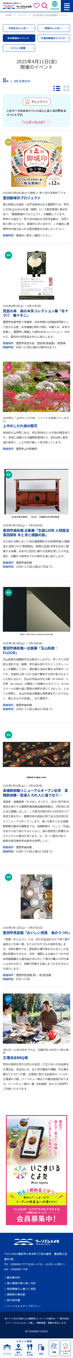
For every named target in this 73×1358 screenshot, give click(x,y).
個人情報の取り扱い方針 (21, 1283)
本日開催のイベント (18, 38)
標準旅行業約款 (16, 1294)
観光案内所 (13, 1277)
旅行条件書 (13, 1300)
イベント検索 (18, 48)
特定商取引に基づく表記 (21, 1288)
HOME (8, 15)
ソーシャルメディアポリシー (24, 1306)
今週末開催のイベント (53, 38)
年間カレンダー (53, 28)
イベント (22, 15)
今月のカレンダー (18, 28)
